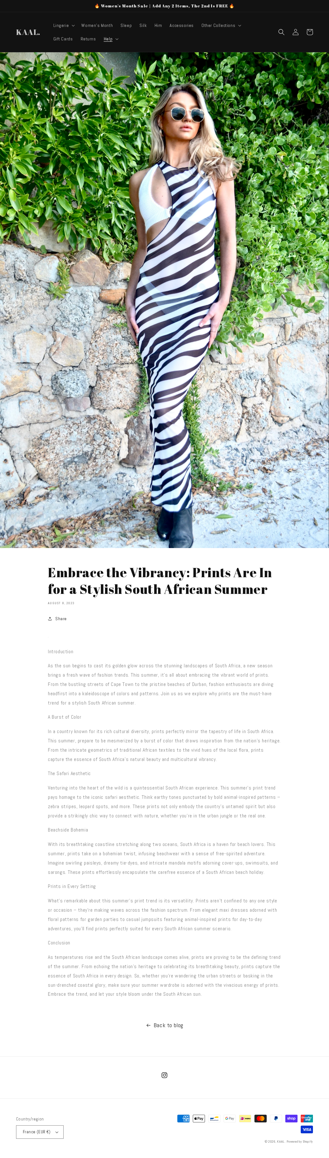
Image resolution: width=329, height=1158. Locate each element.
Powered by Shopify (300, 1141)
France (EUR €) (37, 1132)
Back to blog (168, 1025)
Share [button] (61, 618)
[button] (63, 25)
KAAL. (281, 1141)
